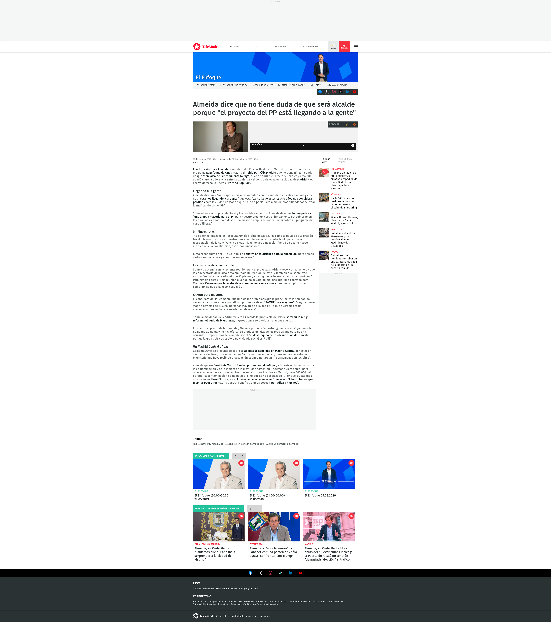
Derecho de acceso (278, 602)
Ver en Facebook (250, 573)
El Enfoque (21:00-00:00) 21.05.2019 (274, 474)
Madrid (269, 444)
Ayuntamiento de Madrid (286, 444)
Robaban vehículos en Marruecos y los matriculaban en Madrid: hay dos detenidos (323, 232)
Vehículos (336, 229)
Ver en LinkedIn (290, 573)
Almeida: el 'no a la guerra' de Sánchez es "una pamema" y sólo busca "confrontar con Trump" (274, 526)
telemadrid (203, 616)
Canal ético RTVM (335, 602)
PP (222, 444)
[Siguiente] (242, 456)
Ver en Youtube (300, 573)
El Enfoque (201, 491)
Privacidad (223, 604)
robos (334, 252)
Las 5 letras (315, 85)
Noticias (235, 47)
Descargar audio (347, 124)
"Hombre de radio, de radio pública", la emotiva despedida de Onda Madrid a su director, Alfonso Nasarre (323, 172)
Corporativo (202, 596)
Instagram (333, 92)
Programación (310, 47)
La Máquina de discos (262, 85)
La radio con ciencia (336, 85)
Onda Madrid (281, 47)
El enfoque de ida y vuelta (233, 85)
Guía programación (248, 589)
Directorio (249, 602)
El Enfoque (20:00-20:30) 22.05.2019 (219, 474)
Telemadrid (208, 589)
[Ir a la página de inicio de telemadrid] (207, 46)
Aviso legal (236, 604)
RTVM (196, 583)
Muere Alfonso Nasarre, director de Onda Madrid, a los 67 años (323, 216)
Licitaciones (319, 602)
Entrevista (256, 544)
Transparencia (235, 602)
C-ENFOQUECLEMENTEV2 (275, 67)
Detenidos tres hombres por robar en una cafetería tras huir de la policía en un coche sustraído (323, 255)
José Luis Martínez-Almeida (206, 444)
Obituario (336, 214)
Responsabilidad (218, 602)
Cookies (247, 604)
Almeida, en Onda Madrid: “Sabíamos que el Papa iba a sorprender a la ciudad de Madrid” (219, 526)
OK (303, 145)
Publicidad (261, 602)
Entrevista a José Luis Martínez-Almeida (220, 136)
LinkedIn (347, 92)
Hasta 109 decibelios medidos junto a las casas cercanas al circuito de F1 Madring (323, 197)
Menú (356, 46)
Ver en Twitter (260, 573)
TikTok (340, 91)
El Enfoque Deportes (204, 85)
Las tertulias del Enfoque (291, 85)
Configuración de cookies (265, 604)
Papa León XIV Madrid (207, 544)
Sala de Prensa (200, 602)
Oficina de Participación (204, 604)
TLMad (256, 47)
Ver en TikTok (280, 573)
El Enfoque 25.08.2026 (329, 474)
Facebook (320, 91)
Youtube (354, 92)
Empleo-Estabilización (300, 602)
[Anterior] (235, 456)
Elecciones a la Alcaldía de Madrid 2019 (244, 444)
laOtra (234, 589)
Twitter (327, 91)
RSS (354, 124)
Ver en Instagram (270, 573)
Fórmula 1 (336, 194)
